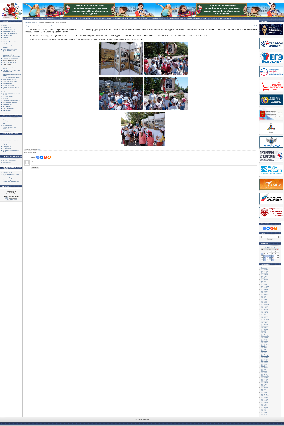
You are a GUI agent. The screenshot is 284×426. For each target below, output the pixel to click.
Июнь (35, 22)
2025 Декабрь (264, 400)
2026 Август (264, 414)
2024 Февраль (264, 364)
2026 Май (263, 409)
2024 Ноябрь (264, 379)
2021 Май (263, 317)
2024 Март (263, 366)
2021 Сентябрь (265, 319)
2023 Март (263, 346)
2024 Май (263, 369)
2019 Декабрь (264, 291)
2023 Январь (264, 342)
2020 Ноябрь (264, 307)
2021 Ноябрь (264, 322)
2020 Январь (264, 292)
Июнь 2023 (270, 247)
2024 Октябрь (264, 377)
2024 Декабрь (264, 380)
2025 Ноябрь (264, 399)
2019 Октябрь (264, 287)
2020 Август (264, 302)
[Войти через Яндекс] (45, 157)
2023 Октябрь (264, 357)
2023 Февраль (264, 344)
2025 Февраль (264, 384)
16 (272, 255)
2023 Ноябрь (264, 359)
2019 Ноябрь (264, 289)
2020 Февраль (264, 294)
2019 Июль (264, 284)
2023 (31, 22)
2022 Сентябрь (265, 336)
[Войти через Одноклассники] (49, 157)
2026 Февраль (264, 404)
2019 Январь (264, 274)
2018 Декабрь (264, 272)
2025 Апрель (264, 387)
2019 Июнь (264, 282)
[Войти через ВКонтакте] (41, 157)
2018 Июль (264, 267)
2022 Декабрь (264, 341)
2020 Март (263, 296)
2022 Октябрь (264, 337)
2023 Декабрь (264, 361)
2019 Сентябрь (265, 286)
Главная (26, 22)
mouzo (39, 149)
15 (270, 255)
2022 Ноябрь (264, 339)
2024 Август (264, 374)
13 (264, 255)
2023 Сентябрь (265, 356)
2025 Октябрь (264, 397)
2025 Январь (264, 382)
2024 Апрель (264, 367)
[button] (270, 4)
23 (39, 22)
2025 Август (264, 394)
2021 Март (263, 314)
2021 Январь (264, 311)
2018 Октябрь (264, 269)
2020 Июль (264, 301)
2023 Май (263, 349)
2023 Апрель (264, 347)
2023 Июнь (264, 351)
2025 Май (263, 389)
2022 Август (264, 334)
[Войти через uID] (37, 157)
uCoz (142, 424)
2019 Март (263, 277)
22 (270, 258)
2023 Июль (264, 352)
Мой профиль (13, 197)
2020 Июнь (264, 299)
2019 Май (263, 281)
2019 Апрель (264, 279)
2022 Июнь (264, 332)
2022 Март (263, 327)
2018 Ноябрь (264, 271)
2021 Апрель (264, 316)
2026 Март (263, 405)
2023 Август (264, 354)
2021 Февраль (264, 312)
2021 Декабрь (264, 324)
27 (264, 260)
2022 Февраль (264, 326)
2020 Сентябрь (265, 304)
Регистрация (9, 199)
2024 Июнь (264, 371)
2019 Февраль (264, 276)
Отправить (35, 167)
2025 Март (263, 385)
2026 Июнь (264, 410)
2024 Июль (264, 372)
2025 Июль (264, 392)
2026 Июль (264, 412)
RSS (6, 197)
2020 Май (263, 297)
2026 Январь (264, 402)
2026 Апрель (264, 407)
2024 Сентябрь (265, 375)
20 (264, 258)
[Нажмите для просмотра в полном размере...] (121, 74)
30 (272, 260)
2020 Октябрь (264, 306)
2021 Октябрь (264, 321)
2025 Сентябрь (265, 395)
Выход (15, 199)
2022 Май (263, 331)
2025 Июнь (264, 390)
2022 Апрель (264, 329)
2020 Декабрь (264, 309)
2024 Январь (264, 362)
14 (267, 255)
